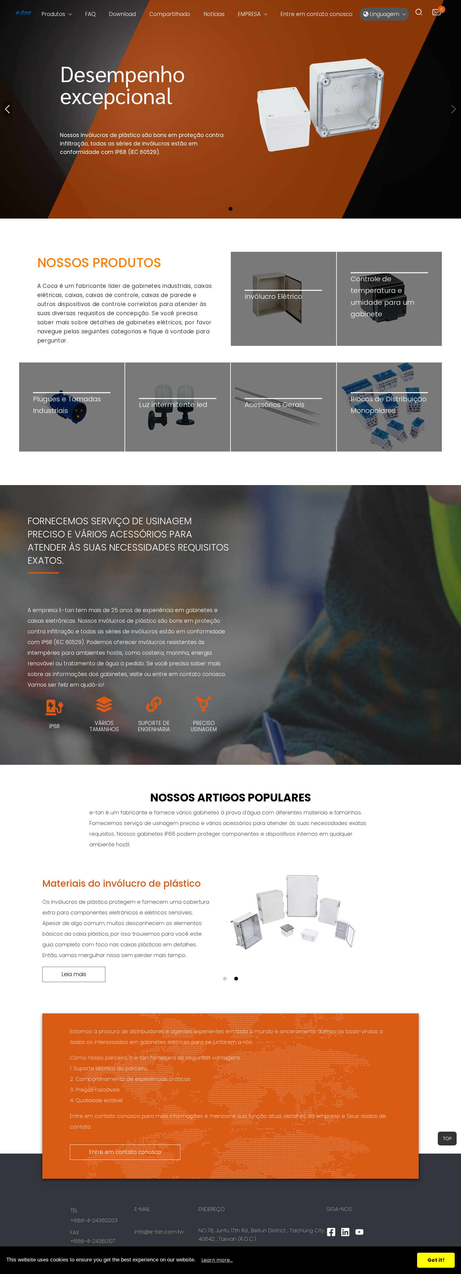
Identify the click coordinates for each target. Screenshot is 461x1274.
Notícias (214, 14)
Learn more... (217, 1260)
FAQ (90, 14)
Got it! (436, 1260)
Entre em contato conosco (316, 14)
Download (122, 14)
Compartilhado (169, 14)
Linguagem (383, 14)
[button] (230, 209)
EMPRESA (249, 14)
